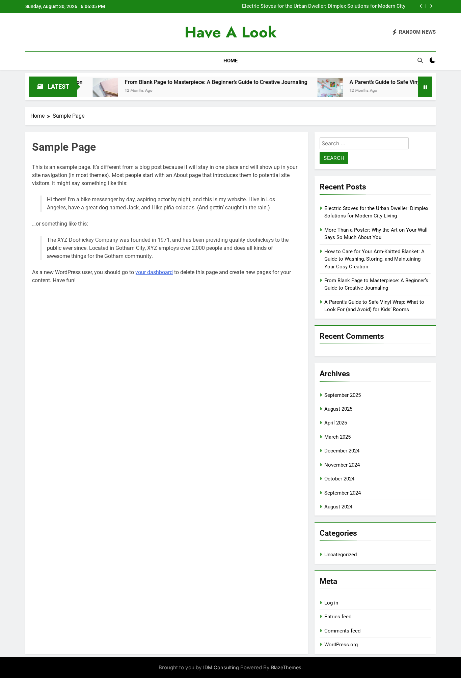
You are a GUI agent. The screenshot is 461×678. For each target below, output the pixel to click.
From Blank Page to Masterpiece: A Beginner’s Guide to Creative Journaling (199, 82)
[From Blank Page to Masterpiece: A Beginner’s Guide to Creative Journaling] (88, 91)
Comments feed (342, 631)
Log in (331, 603)
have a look (231, 32)
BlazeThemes (286, 667)
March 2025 (337, 437)
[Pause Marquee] (425, 87)
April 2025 (335, 423)
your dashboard (154, 272)
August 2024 (338, 507)
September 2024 (342, 493)
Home (230, 61)
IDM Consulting (221, 667)
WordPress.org (341, 645)
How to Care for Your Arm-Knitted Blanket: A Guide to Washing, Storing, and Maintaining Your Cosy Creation (374, 259)
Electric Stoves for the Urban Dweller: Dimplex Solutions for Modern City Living (323, 6)
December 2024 (341, 451)
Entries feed (337, 617)
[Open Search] (420, 60)
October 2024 (339, 479)
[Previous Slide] (421, 6)
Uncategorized (340, 555)
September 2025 (342, 395)
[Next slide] (431, 6)
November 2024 (342, 465)
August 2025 (338, 409)
